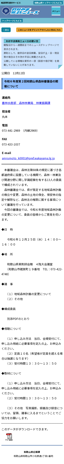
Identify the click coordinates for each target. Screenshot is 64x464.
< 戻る (6, 29)
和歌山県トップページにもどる (48, 2)
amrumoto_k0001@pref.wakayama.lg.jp (28, 158)
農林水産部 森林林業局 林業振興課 (26, 103)
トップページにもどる (12, 20)
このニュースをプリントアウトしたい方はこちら (39, 29)
